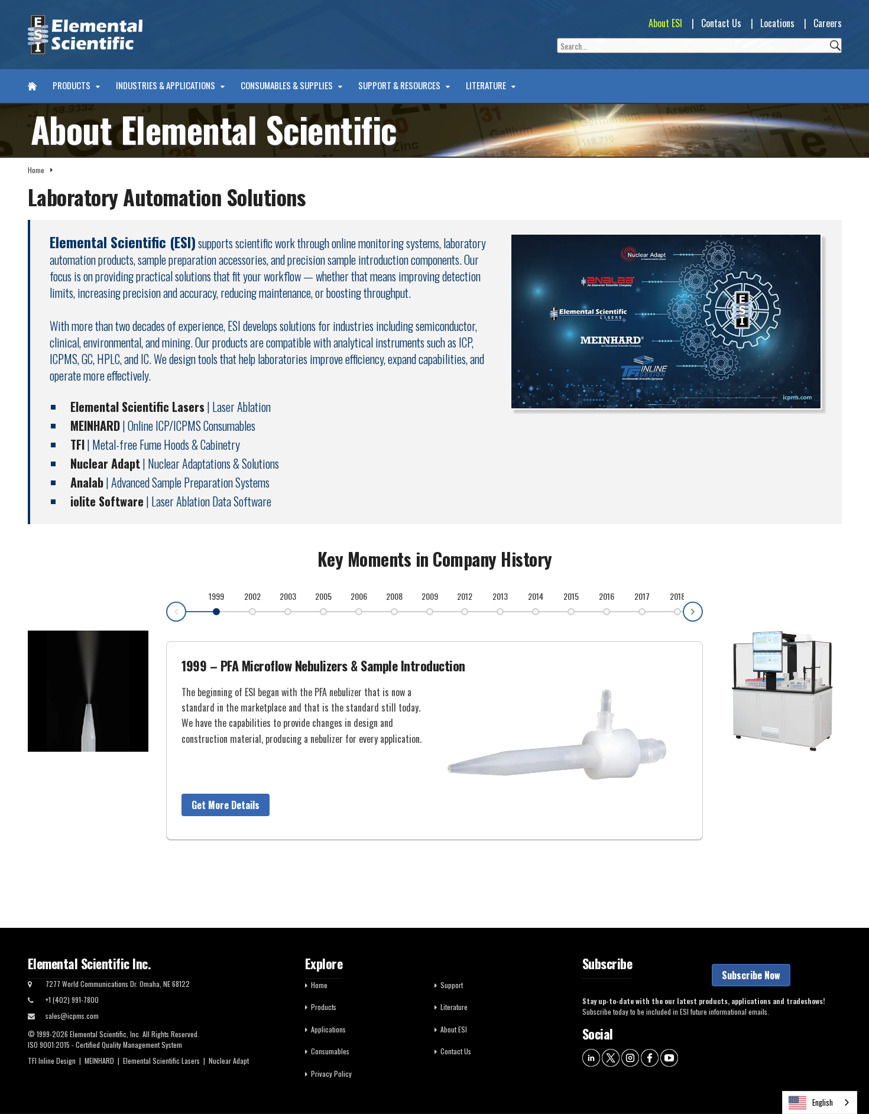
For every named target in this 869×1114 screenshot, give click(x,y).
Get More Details (226, 805)
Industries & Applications (166, 85)
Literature (487, 85)
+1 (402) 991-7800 (72, 1000)
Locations (777, 23)
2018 (677, 596)
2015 (571, 596)
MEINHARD (99, 1060)
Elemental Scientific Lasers (161, 1060)
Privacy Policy (331, 1073)
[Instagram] (630, 1057)
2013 (500, 596)
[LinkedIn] (591, 1057)
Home (36, 170)
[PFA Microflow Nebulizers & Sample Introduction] (566, 733)
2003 (288, 596)
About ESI (665, 23)
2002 (252, 596)
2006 (359, 596)
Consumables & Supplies (288, 85)
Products (72, 85)
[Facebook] (650, 1057)
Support (451, 985)
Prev (166, 612)
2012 (464, 596)
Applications (328, 1029)
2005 (323, 596)
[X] (611, 1057)
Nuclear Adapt (229, 1060)
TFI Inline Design (52, 1060)
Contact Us (721, 23)
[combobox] (819, 1102)
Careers (827, 23)
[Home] (32, 86)
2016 (606, 596)
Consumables (330, 1051)
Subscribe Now (751, 975)
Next (702, 611)
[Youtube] (669, 1057)
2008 (394, 596)
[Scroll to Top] (842, 1078)
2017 (642, 596)
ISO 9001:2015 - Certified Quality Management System (105, 1045)
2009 (429, 596)
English (822, 1102)
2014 (535, 596)
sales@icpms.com (72, 1016)
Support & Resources (400, 85)
